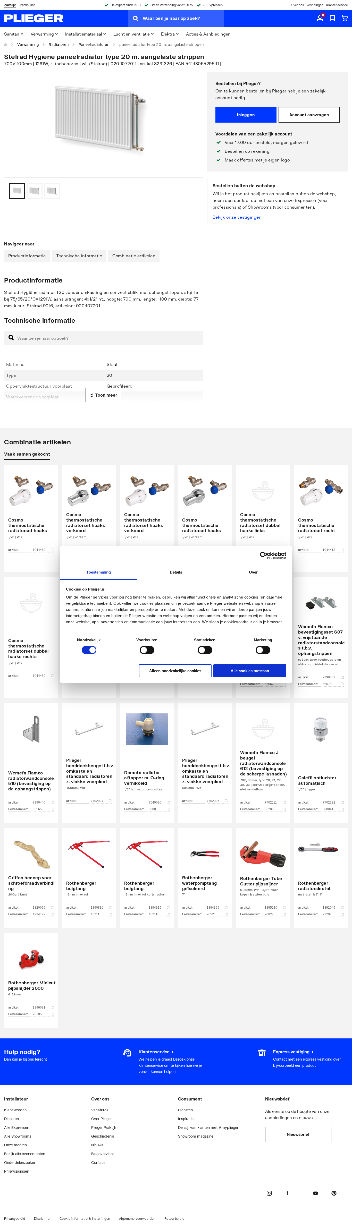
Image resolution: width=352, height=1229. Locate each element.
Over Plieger (101, 1118)
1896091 (39, 1007)
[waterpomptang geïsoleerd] (205, 870)
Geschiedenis (102, 1136)
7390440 (39, 802)
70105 (37, 1014)
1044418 (329, 550)
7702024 (97, 801)
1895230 (271, 907)
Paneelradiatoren (94, 44)
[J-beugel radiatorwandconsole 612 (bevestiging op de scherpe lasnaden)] (263, 755)
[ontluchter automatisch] (321, 755)
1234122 (39, 914)
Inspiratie (186, 1118)
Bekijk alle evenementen (24, 1153)
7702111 (271, 802)
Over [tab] (253, 572)
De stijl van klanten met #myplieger (208, 1127)
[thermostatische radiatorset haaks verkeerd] (89, 511)
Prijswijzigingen (16, 1171)
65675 (327, 684)
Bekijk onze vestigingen (237, 217)
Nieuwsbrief (298, 1134)
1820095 (39, 907)
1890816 (97, 907)
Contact (98, 1162)
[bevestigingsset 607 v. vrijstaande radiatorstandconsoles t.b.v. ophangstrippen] (321, 629)
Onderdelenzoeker (19, 1162)
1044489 (39, 676)
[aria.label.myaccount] (320, 18)
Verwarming (28, 44)
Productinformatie (27, 255)
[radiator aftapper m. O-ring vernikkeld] (147, 755)
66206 (269, 809)
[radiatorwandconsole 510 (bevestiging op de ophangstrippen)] (31, 755)
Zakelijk (10, 5)
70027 (269, 914)
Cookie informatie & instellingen (85, 1219)
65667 (269, 684)
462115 (96, 914)
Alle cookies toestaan (250, 671)
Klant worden (15, 1110)
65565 (37, 809)
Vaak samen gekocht (27, 453)
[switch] (147, 650)
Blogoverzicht (102, 1153)
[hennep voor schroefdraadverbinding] (31, 870)
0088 (152, 809)
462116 (154, 914)
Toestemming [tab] (98, 572)
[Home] (5, 44)
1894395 (213, 907)
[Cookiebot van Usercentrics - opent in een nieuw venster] (263, 555)
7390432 (329, 677)
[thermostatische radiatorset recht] (321, 511)
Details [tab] (176, 572)
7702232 (329, 802)
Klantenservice (337, 5)
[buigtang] (89, 870)
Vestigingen (314, 5)
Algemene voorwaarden (137, 1219)
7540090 (155, 802)
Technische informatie (79, 255)
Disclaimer (42, 1219)
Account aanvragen (309, 114)
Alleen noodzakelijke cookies (175, 671)
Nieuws (97, 1145)
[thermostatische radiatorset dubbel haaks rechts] (31, 629)
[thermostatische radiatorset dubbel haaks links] (263, 511)
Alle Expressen (16, 1127)
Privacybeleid (14, 1219)
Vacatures (99, 1110)
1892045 (329, 907)
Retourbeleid (174, 1219)
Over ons (297, 5)
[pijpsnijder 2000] (31, 973)
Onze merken (15, 1145)
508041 (328, 809)
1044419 (39, 550)
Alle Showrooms (17, 1136)
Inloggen (246, 114)
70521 (211, 914)
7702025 (213, 801)
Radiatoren (59, 44)
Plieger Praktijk (103, 1127)
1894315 (155, 907)
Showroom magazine (195, 1136)
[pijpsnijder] (263, 870)
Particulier (27, 5)
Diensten (11, 1118)
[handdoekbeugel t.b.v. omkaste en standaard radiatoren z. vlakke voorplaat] (89, 755)
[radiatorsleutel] (321, 870)
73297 (327, 914)
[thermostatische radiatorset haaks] (31, 511)
